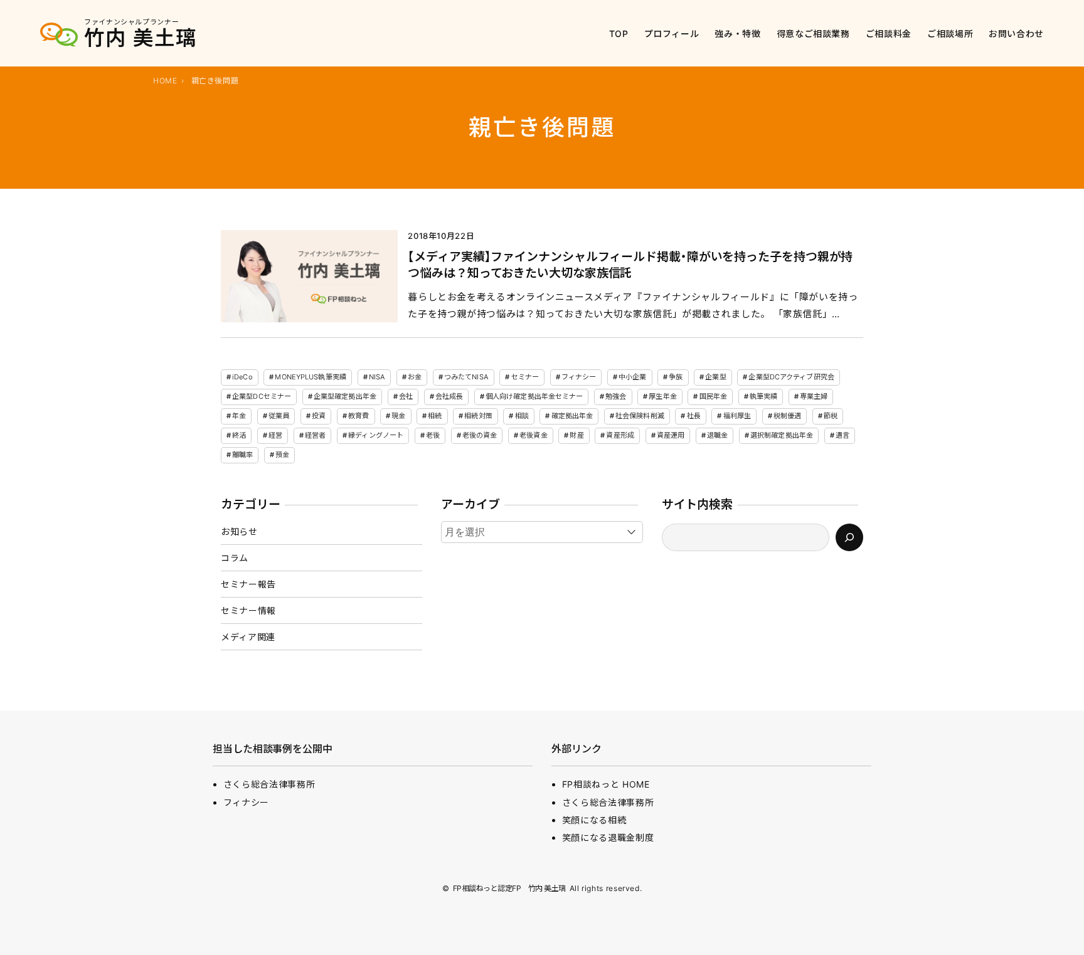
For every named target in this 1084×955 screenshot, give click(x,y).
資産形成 (620, 435)
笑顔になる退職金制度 (608, 837)
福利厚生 (737, 415)
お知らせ (239, 531)
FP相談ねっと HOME (606, 784)
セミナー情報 (248, 610)
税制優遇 (787, 415)
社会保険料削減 (639, 415)
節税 (830, 415)
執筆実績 (763, 396)
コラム (234, 557)
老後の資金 (479, 435)
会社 (406, 396)
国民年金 (713, 396)
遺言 (842, 435)
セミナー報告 (248, 584)
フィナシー (579, 376)
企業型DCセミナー (261, 396)
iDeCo (242, 376)
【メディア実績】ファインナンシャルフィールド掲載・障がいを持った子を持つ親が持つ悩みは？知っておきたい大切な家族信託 (630, 265)
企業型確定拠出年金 (345, 396)
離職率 (242, 454)
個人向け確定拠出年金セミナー (534, 396)
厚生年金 (662, 396)
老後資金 (533, 435)
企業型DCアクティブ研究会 (791, 376)
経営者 (315, 435)
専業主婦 (813, 396)
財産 (576, 435)
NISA (377, 376)
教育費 (358, 415)
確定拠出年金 (572, 415)
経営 (275, 435)
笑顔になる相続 (594, 820)
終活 (239, 435)
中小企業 (632, 376)
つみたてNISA (466, 376)
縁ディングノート (375, 435)
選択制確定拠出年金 (781, 435)
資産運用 (670, 435)
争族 (676, 376)
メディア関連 (248, 636)
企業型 (715, 376)
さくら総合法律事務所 (269, 784)
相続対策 (478, 415)
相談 (522, 415)
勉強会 (615, 396)
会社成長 (449, 396)
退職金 (717, 435)
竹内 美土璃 (140, 38)
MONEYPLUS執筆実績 (310, 376)
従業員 (278, 415)
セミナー (525, 376)
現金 (398, 415)
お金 (415, 376)
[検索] (849, 537)
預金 (282, 454)
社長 (694, 415)
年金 (239, 415)
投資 (319, 415)
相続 (435, 415)
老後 (433, 435)
